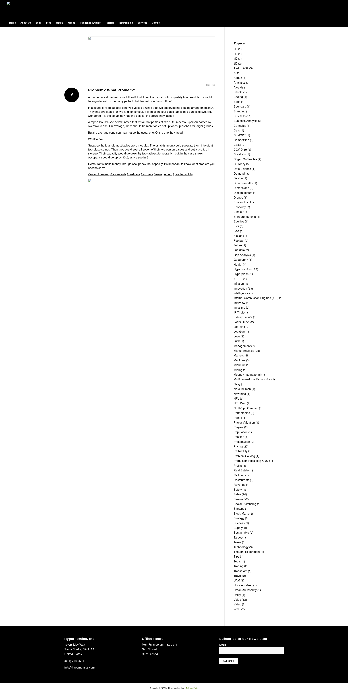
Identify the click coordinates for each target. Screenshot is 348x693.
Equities (239, 221)
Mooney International (247, 374)
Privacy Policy (192, 687)
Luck (237, 341)
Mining (238, 370)
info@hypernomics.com (79, 667)
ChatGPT (240, 135)
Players (238, 427)
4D (235, 58)
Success (239, 523)
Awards (238, 87)
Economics (241, 202)
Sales (237, 494)
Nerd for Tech (242, 389)
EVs (236, 226)
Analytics (239, 82)
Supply (238, 528)
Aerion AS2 (241, 68)
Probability (240, 451)
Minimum (239, 365)
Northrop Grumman (246, 408)
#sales (92, 174)
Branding (239, 111)
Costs (237, 145)
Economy (240, 207)
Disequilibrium (243, 193)
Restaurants (241, 480)
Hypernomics (242, 269)
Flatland (239, 236)
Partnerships (242, 413)
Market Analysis (244, 350)
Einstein (239, 212)
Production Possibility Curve (252, 461)
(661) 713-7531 (74, 661)
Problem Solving (244, 456)
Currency (239, 164)
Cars (237, 130)
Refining (239, 475)
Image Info (210, 85)
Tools (237, 561)
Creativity (240, 154)
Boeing (238, 97)
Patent (238, 418)
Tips (236, 556)
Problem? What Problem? (111, 90)
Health (238, 264)
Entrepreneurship (245, 216)
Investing (239, 307)
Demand (239, 173)
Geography (241, 259)
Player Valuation (244, 422)
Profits (238, 465)
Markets (239, 355)
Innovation (240, 288)
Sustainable (241, 532)
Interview (239, 303)
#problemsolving (183, 174)
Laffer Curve (242, 322)
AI (235, 73)
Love (237, 336)
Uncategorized (243, 585)
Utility (237, 595)
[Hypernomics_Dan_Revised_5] (17, 9)
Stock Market (242, 513)
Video (237, 604)
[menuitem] (12, 22)
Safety (238, 489)
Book (237, 102)
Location (239, 331)
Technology (241, 547)
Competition (241, 140)
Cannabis (240, 125)
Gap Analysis (242, 255)
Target (238, 537)
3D (235, 54)
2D (235, 49)
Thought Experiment (247, 552)
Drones (238, 197)
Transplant (240, 571)
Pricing (238, 446)
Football (239, 240)
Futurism (239, 250)
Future (238, 245)
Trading (238, 566)
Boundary (240, 106)
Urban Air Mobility (245, 590)
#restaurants (118, 174)
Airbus (238, 78)
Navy (237, 384)
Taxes (237, 542)
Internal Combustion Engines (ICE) (256, 298)
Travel (238, 576)
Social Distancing (245, 504)
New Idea (240, 394)
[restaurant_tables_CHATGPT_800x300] (151, 60)
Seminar (239, 499)
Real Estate (241, 470)
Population (241, 432)
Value (237, 599)
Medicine (239, 360)
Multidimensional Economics (252, 379)
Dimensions (241, 188)
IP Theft (239, 312)
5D (235, 63)
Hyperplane (241, 274)
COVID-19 (240, 149)
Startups (239, 508)
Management (242, 346)
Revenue (239, 484)
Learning (239, 327)
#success (147, 174)
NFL (236, 398)
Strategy (239, 518)
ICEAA (238, 279)
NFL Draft (240, 403)
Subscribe (228, 660)
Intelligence (241, 293)
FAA (236, 231)
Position (239, 437)
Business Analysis (245, 121)
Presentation (242, 442)
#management (163, 174)
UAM (237, 580)
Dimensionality (243, 183)
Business (240, 116)
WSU (237, 609)
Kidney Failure (243, 317)
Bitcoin (238, 92)
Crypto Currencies (245, 159)
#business (133, 174)
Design (238, 178)
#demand (103, 174)
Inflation (239, 283)
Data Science (242, 169)
